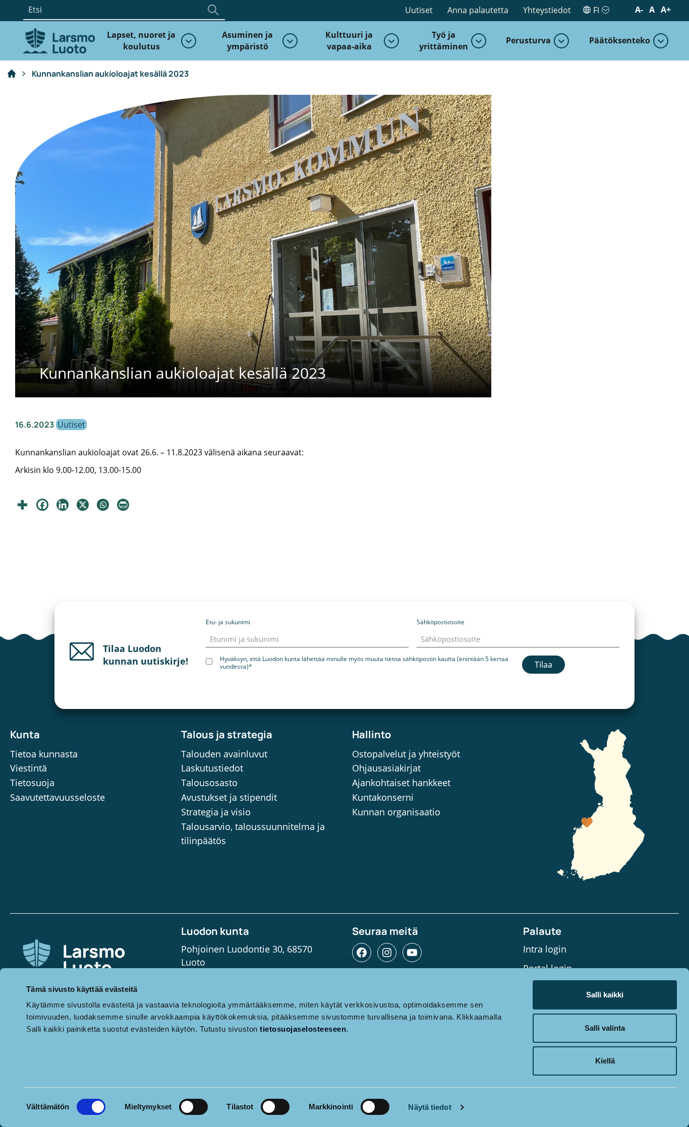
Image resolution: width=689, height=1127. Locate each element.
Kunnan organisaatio (396, 812)
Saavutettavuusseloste (57, 797)
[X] (83, 505)
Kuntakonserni (383, 797)
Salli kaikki (604, 994)
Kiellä (605, 1060)
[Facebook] (42, 505)
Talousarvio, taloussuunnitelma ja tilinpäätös (253, 833)
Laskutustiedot (212, 768)
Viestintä (28, 768)
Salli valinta (605, 1028)
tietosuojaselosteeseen (303, 1029)
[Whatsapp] (103, 505)
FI (596, 10)
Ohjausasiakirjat (386, 768)
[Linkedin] (62, 505)
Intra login (544, 949)
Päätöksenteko (619, 40)
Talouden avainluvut (224, 754)
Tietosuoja (32, 783)
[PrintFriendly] (123, 505)
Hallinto (371, 734)
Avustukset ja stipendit (229, 797)
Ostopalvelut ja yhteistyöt (406, 754)
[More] (22, 505)
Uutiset (419, 10)
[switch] (193, 1107)
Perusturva (528, 40)
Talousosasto (209, 783)
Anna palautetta (477, 10)
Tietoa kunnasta (44, 754)
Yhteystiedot (547, 10)
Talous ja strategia (226, 734)
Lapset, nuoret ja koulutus (141, 40)
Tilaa (543, 664)
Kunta (25, 734)
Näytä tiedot (429, 1107)
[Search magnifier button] (213, 10)
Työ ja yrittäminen (443, 40)
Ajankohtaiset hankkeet (401, 783)
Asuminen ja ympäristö (247, 40)
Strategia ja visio (216, 812)
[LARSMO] (57, 40)
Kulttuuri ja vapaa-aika (349, 40)
